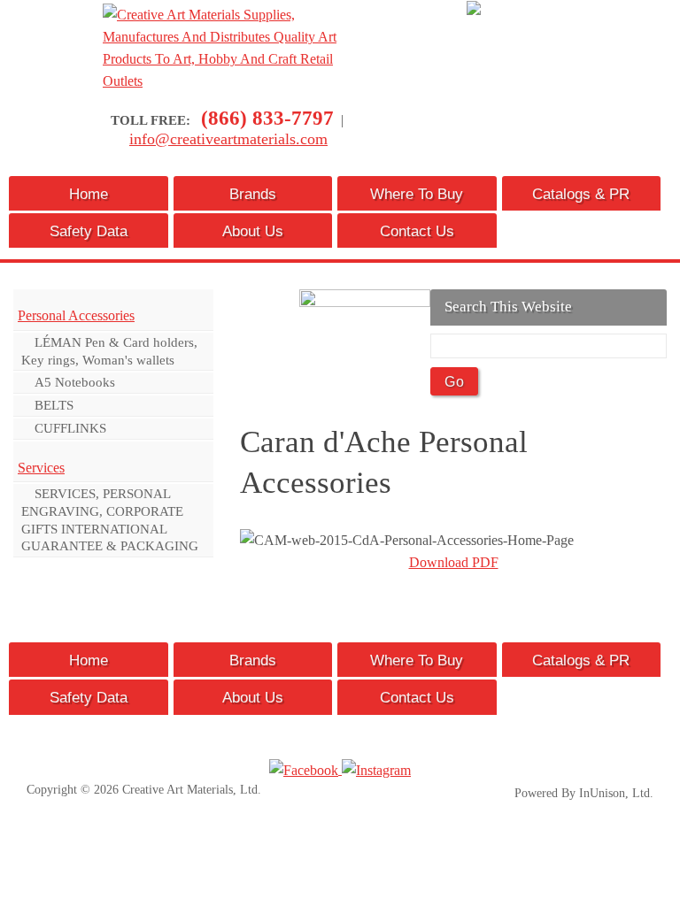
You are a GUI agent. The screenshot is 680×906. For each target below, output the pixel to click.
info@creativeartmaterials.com (228, 139)
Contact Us (417, 231)
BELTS (54, 404)
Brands (252, 194)
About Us (252, 231)
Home (88, 194)
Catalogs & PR (581, 194)
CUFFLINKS (70, 427)
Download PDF (453, 562)
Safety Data (89, 231)
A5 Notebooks (75, 381)
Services (41, 467)
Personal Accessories (76, 315)
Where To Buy (416, 194)
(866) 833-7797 (267, 118)
